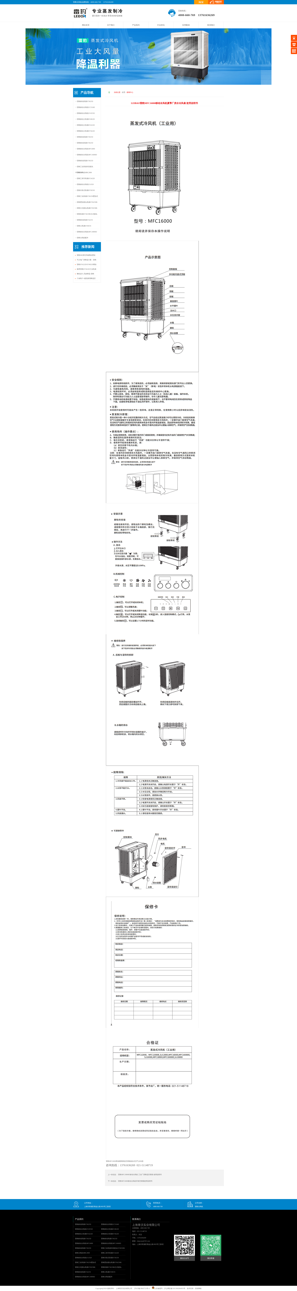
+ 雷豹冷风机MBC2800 (84, 172)
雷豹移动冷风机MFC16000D (111, 1243)
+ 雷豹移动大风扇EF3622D (85, 131)
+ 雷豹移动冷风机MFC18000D (86, 232)
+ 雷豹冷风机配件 (82, 238)
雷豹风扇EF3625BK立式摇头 (111, 1267)
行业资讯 (161, 25)
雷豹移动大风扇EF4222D (84, 1234)
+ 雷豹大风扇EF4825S (83, 226)
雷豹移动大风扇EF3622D (110, 1234)
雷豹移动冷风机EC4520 (83, 1258)
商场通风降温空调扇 (123, 1161)
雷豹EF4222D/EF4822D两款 (87, 264)
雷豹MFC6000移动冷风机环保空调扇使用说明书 (135, 1181)
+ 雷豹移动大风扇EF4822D (85, 119)
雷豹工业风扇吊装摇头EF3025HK (113, 1248)
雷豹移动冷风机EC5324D (110, 1224)
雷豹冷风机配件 (106, 1277)
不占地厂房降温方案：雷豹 (86, 260)
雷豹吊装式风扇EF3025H (110, 1258)
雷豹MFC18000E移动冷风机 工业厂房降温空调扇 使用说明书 (140, 1174)
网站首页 (85, 25)
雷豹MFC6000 (111, 1161)
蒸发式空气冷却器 (136, 1161)
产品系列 (136, 25)
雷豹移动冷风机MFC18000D (85, 1277)
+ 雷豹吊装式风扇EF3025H (85, 190)
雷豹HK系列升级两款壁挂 (86, 255)
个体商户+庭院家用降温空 (86, 278)
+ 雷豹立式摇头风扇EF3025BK (86, 208)
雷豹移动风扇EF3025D (83, 1239)
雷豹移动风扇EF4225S (83, 1272)
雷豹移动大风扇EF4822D (110, 1229)
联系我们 (211, 25)
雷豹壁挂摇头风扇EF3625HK (111, 1262)
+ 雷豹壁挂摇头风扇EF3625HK (86, 202)
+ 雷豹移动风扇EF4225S (84, 220)
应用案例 (186, 25)
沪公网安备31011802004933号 (174, 1288)
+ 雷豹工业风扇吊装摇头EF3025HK (84, 168)
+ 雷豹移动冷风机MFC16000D (86, 155)
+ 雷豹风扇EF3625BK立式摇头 (86, 214)
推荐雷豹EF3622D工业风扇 (86, 269)
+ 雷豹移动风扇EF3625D (84, 101)
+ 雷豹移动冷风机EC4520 (85, 184)
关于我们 (111, 25)
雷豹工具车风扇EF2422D (110, 1253)
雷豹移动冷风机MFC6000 (84, 1243)
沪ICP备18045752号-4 (142, 1288)
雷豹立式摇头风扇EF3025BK (85, 1267)
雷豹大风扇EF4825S (108, 1272)
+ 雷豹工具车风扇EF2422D (85, 178)
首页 (123, 92)
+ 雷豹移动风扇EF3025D (84, 137)
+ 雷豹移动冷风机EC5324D (85, 107)
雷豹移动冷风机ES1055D (84, 1229)
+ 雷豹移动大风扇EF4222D (85, 125)
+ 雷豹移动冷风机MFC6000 (85, 149)
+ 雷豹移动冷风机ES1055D (85, 113)
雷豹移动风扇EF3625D (83, 1224)
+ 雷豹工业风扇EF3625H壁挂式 (87, 196)
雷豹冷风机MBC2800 (82, 1253)
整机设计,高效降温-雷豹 (85, 274)
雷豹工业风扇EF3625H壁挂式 (85, 1262)
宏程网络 (198, 1288)
